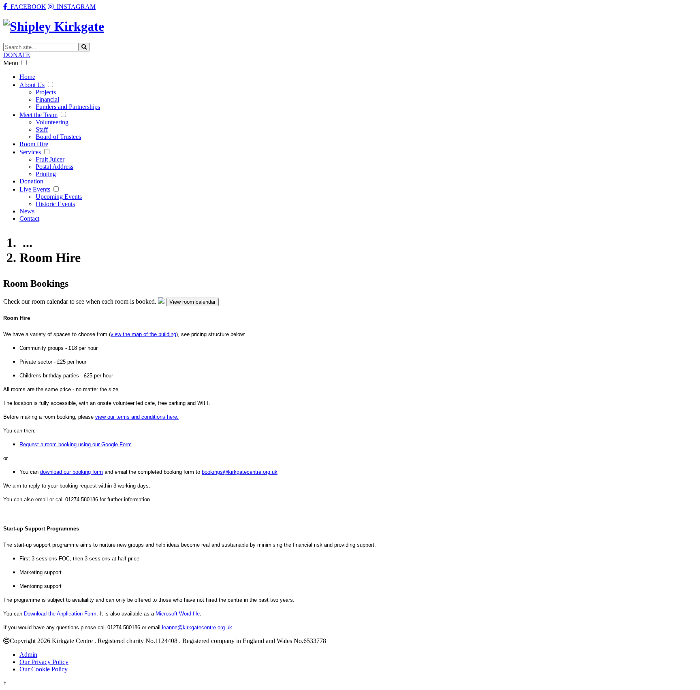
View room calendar (192, 302)
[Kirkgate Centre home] (53, 26)
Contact (29, 218)
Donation (31, 181)
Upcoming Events (59, 196)
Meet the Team (38, 114)
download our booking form (71, 472)
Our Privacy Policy (43, 661)
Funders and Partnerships (68, 106)
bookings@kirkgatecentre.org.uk (239, 472)
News (26, 211)
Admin (28, 654)
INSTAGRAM (74, 6)
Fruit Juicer (50, 159)
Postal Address (54, 166)
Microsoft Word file (178, 614)
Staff (42, 129)
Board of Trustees (58, 136)
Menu (10, 63)
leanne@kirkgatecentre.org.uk (197, 627)
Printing (46, 173)
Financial (47, 99)
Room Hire (33, 144)
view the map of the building (143, 334)
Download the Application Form (60, 614)
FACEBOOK (26, 6)
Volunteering (52, 122)
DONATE (16, 54)
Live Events (34, 189)
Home (27, 76)
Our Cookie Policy (43, 669)
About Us (32, 84)
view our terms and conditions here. (137, 417)
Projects (46, 92)
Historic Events (55, 203)
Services (30, 152)
